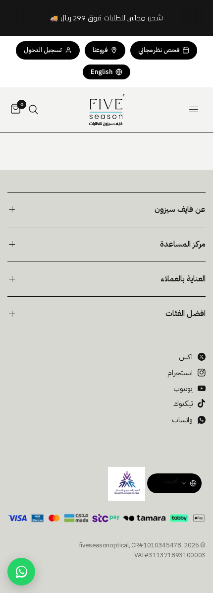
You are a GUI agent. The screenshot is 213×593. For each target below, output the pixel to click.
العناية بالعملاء (183, 279)
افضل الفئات (185, 314)
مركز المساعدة (183, 244)
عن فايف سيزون (180, 209)
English (101, 71)
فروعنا (100, 50)
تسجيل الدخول (43, 50)
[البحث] (33, 109)
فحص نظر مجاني (158, 50)
